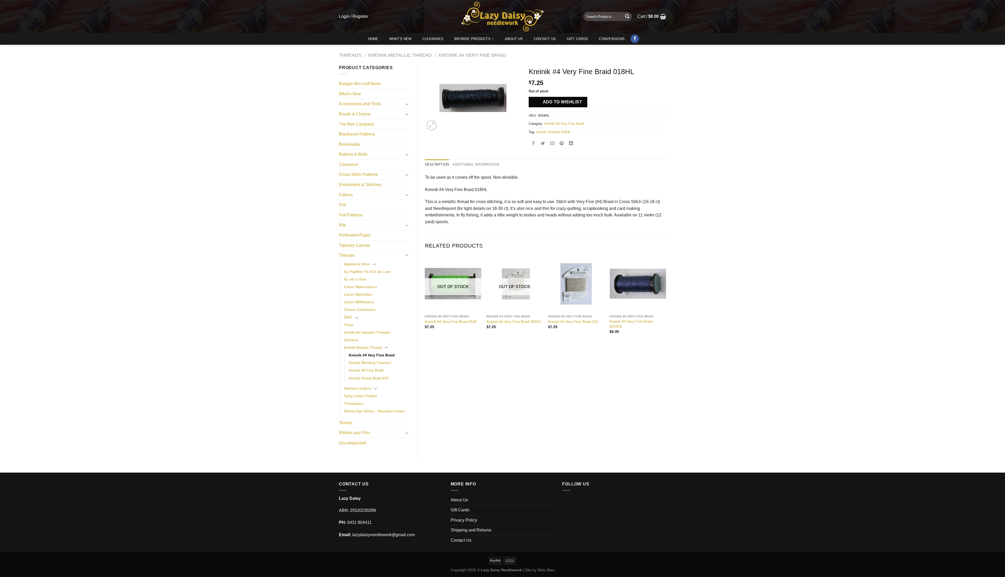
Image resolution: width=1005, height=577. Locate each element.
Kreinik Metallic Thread (400, 55)
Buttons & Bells (353, 154)
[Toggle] (407, 104)
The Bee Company (356, 124)
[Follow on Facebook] (634, 39)
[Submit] (627, 16)
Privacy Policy (464, 520)
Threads (350, 55)
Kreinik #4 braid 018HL (553, 132)
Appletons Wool (357, 264)
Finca (348, 325)
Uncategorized (352, 443)
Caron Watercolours (360, 287)
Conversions (612, 39)
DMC (348, 317)
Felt (342, 205)
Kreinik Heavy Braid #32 (369, 378)
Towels (345, 423)
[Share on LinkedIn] (571, 143)
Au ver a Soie (355, 279)
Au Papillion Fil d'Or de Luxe (367, 272)
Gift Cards (577, 39)
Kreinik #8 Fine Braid (366, 370)
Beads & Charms (355, 114)
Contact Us (545, 39)
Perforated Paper (355, 235)
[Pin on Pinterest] (561, 143)
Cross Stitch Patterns (358, 174)
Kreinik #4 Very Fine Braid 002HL (514, 322)
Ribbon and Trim (354, 432)
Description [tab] (437, 164)
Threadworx (354, 403)
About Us (514, 39)
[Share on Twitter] (543, 143)
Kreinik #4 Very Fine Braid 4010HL (631, 323)
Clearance (433, 39)
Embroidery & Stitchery (360, 184)
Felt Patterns (350, 215)
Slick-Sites (546, 570)
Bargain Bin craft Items (360, 83)
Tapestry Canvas (354, 245)
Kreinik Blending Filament (370, 363)
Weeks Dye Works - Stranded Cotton (374, 411)
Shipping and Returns (471, 530)
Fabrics (346, 195)
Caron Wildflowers (359, 302)
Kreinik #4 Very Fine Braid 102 (573, 322)
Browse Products (472, 39)
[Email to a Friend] (552, 143)
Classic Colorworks (359, 309)
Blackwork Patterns (357, 134)
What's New (350, 94)
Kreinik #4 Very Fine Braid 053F (451, 322)
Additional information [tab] (476, 164)
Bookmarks (349, 144)
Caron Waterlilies (358, 294)
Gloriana (351, 340)
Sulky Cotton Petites (360, 396)
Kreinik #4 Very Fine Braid (472, 55)
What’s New (400, 39)
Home (373, 39)
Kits (342, 225)
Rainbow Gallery (357, 388)
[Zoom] (432, 125)
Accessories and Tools (360, 104)
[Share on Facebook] (533, 143)
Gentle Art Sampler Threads (367, 332)
